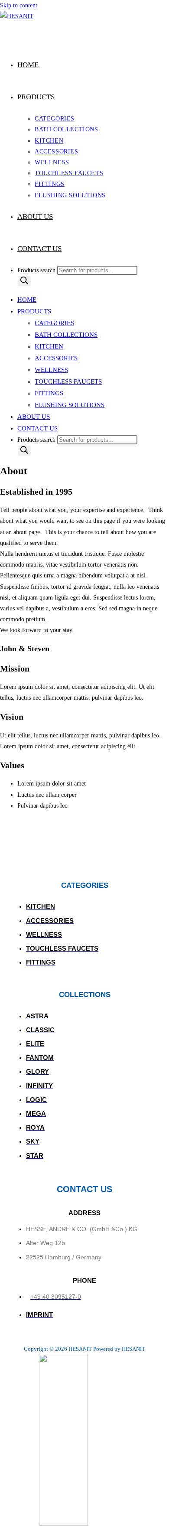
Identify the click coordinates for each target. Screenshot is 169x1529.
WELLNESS (51, 369)
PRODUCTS (34, 311)
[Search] (24, 281)
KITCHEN (49, 346)
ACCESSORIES (56, 358)
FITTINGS (49, 393)
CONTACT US (37, 428)
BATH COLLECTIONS (66, 334)
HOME (26, 299)
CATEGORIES (54, 322)
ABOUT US (33, 416)
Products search (37, 270)
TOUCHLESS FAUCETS (68, 381)
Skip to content (18, 5)
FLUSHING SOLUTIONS (69, 404)
